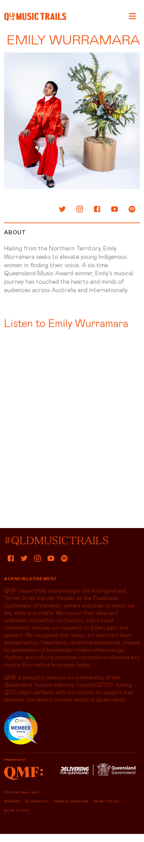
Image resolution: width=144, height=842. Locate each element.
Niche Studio (16, 810)
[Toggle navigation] (132, 16)
